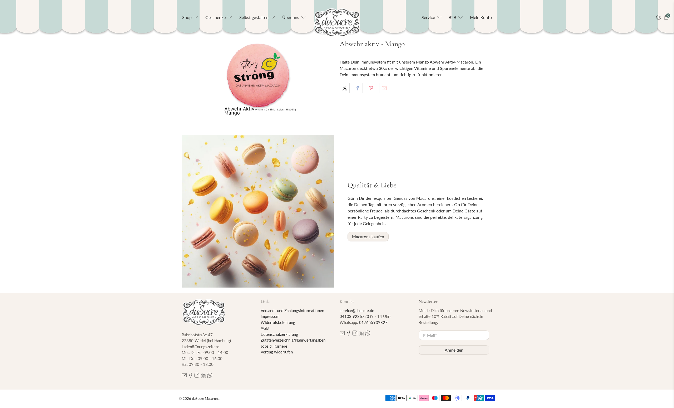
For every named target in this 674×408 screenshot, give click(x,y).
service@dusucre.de (357, 310)
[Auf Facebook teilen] (358, 88)
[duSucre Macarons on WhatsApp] (209, 376)
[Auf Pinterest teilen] (371, 88)
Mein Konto (481, 17)
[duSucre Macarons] (337, 22)
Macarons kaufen (368, 236)
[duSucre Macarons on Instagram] (196, 376)
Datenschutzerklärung (279, 334)
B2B (452, 17)
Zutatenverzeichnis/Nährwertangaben (293, 340)
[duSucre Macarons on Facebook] (190, 376)
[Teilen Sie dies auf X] (345, 88)
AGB (265, 328)
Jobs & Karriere (274, 346)
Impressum (270, 316)
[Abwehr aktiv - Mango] (258, 79)
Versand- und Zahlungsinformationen (292, 310)
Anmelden (454, 349)
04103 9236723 (354, 316)
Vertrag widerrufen (277, 351)
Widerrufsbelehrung (278, 322)
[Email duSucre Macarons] (184, 376)
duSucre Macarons (205, 398)
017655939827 (373, 322)
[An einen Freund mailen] (384, 88)
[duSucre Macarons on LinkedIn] (203, 376)
